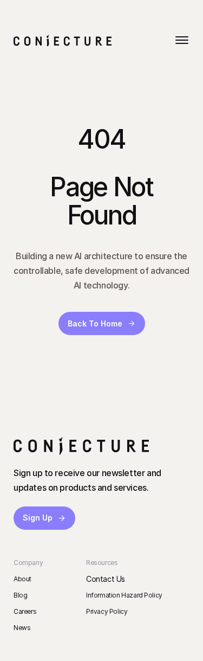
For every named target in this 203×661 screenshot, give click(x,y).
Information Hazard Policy (124, 595)
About (22, 579)
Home (44, 106)
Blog (20, 595)
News (22, 628)
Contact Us (105, 578)
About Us (55, 170)
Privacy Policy (106, 611)
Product (40, 79)
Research (55, 138)
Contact (50, 203)
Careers (25, 611)
